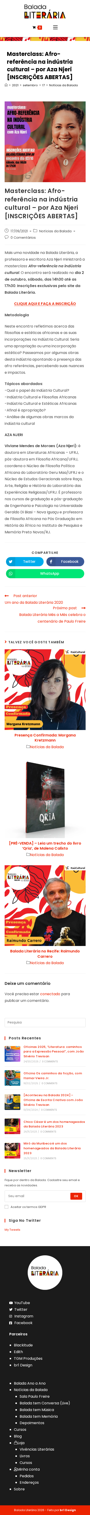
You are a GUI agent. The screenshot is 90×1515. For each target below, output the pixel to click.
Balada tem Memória (39, 1416)
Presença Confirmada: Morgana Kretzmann (45, 738)
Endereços (29, 1482)
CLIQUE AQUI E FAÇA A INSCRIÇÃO (45, 303)
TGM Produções (28, 1358)
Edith (18, 1351)
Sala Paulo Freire (35, 1396)
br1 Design (23, 1365)
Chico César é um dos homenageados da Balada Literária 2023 (54, 1124)
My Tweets (12, 1230)
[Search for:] (45, 1022)
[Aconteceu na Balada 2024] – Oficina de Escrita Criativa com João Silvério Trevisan (53, 1100)
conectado (50, 994)
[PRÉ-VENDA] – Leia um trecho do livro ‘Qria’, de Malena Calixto (45, 846)
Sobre (19, 1489)
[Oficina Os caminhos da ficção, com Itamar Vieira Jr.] (12, 1078)
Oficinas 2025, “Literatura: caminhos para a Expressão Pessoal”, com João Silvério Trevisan (54, 1052)
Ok (76, 1196)
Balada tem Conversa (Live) (45, 1403)
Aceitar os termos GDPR (28, 1207)
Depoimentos (32, 1423)
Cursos (20, 1429)
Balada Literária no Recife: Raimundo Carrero (45, 954)
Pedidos (27, 1476)
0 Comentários (23, 237)
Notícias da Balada (55, 231)
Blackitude (23, 1345)
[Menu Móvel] (55, 27)
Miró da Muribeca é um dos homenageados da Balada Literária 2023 (52, 1148)
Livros (25, 1456)
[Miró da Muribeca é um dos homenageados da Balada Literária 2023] (12, 1151)
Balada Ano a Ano (30, 1383)
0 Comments (50, 1061)
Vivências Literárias (37, 1449)
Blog (18, 1436)
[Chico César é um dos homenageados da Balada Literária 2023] (12, 1126)
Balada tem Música (37, 1409)
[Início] (6, 85)
